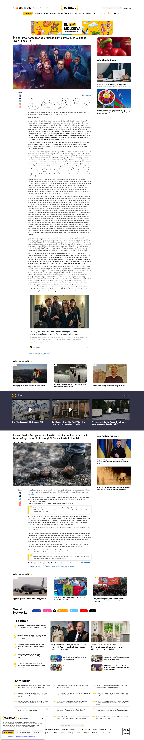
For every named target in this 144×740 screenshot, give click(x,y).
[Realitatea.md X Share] (20, 99)
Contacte (36, 8)
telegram (25, 8)
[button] (42, 718)
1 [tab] (70, 427)
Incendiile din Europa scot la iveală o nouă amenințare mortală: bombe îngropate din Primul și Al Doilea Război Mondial (50, 437)
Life (71, 13)
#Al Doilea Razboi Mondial (36, 566)
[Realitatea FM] (109, 13)
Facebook (20, 96)
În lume (66, 13)
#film (40, 353)
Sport (76, 13)
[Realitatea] (78, 8)
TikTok (93, 611)
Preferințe (37, 732)
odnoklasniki (22, 8)
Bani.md (87, 733)
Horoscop (70, 733)
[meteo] (105, 13)
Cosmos (88, 13)
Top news (21, 621)
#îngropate (55, 566)
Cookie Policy (11, 736)
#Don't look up (33, 353)
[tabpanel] (31, 411)
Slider (31, 442)
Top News (54, 733)
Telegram (20, 101)
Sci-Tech (81, 13)
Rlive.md (78, 733)
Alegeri (50, 729)
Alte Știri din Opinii (106, 60)
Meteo (62, 733)
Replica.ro (88, 95)
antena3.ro (31, 494)
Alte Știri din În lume (107, 436)
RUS (129, 8)
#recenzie (47, 353)
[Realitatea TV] (115, 13)
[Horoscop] (98, 13)
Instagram (47, 611)
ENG (125, 8)
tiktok (30, 8)
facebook (15, 8)
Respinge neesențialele (23, 732)
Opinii (94, 13)
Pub (47, 8)
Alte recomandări (21, 361)
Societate (53, 13)
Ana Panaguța (40, 442)
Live (121, 13)
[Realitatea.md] (126, 731)
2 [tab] (71, 427)
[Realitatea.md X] (20, 8)
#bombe (48, 566)
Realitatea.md (39, 44)
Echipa (42, 8)
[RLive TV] (17, 395)
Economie (60, 13)
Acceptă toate (8, 732)
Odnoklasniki (20, 104)
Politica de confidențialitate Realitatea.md (26, 736)
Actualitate (38, 13)
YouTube (83, 611)
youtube (28, 8)
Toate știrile (28, 13)
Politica (46, 13)
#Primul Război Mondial (67, 566)
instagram (17, 8)
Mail (20, 107)
